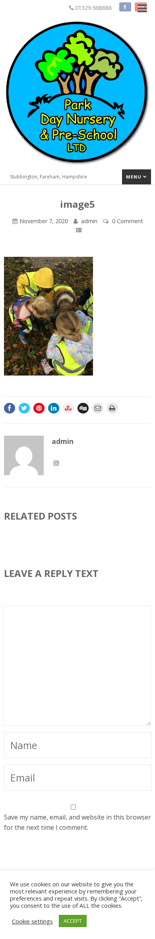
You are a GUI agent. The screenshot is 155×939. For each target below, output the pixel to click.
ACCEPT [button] (73, 920)
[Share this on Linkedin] (53, 408)
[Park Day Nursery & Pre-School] (77, 167)
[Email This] (97, 408)
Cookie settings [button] (32, 921)
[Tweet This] (24, 408)
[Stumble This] (68, 408)
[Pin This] (39, 408)
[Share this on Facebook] (9, 408)
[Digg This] (83, 408)
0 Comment (127, 221)
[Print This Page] (112, 408)
